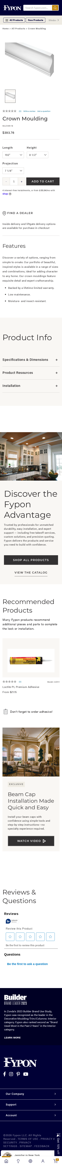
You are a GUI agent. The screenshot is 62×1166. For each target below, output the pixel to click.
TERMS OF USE (28, 1139)
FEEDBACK (41, 1146)
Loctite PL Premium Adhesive (20, 687)
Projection (10, 163)
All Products (18, 29)
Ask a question (43, 111)
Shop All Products (31, 560)
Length (7, 148)
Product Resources (30, 373)
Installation (30, 386)
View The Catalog (31, 573)
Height (32, 148)
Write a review (29, 111)
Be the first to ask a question (27, 964)
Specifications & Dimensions (30, 360)
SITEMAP (26, 1146)
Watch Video (29, 841)
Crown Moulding (37, 29)
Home (5, 29)
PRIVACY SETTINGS (17, 1144)
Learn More (12, 1037)
